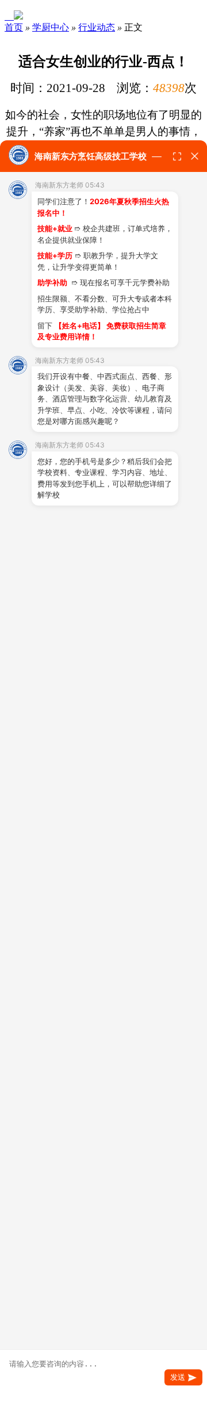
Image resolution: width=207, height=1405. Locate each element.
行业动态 (96, 27)
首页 (14, 27)
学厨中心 (50, 27)
